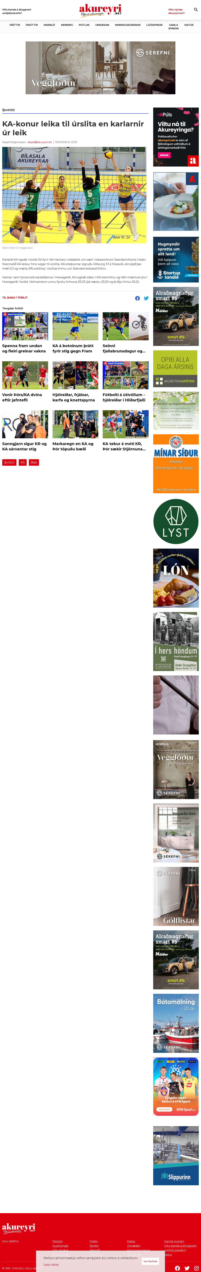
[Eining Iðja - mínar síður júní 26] (176, 464)
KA (23, 462)
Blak (34, 462)
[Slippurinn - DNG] (176, 1156)
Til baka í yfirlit (15, 297)
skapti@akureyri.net (40, 142)
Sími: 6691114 (10, 1241)
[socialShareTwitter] (146, 298)
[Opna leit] (196, 9)
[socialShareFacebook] (137, 298)
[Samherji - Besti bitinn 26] (176, 705)
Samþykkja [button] (150, 1261)
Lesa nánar (51, 1264)
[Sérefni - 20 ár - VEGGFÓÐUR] (100, 68)
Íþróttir (9, 462)
